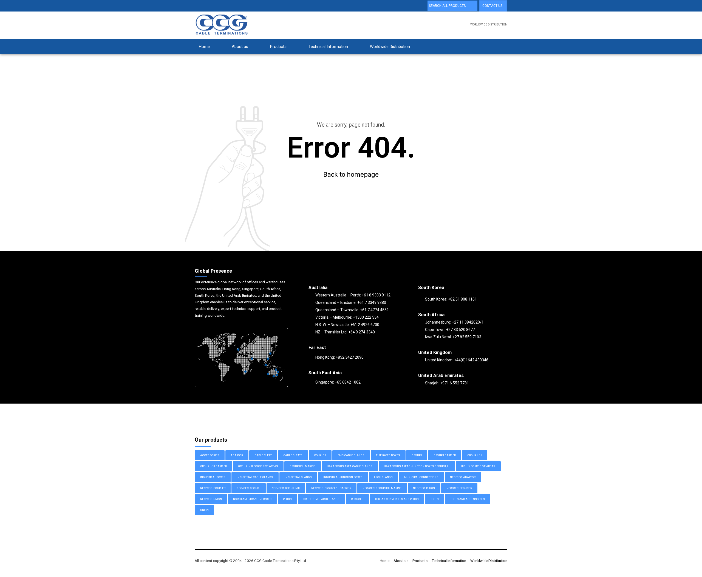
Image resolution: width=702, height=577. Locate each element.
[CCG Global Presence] (241, 357)
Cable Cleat (263, 455)
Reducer (357, 499)
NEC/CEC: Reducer (459, 488)
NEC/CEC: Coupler (212, 488)
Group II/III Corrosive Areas (258, 466)
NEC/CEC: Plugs (424, 488)
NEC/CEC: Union (211, 499)
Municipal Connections (421, 477)
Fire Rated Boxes (388, 455)
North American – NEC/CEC (252, 499)
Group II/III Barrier (213, 466)
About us (240, 46)
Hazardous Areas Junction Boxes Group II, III (416, 466)
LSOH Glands (383, 477)
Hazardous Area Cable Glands (349, 466)
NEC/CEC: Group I (248, 488)
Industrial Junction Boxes (343, 477)
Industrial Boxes (212, 477)
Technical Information (328, 46)
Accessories (209, 455)
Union (204, 510)
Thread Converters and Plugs (397, 499)
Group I (417, 455)
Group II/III (474, 455)
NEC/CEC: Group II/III (286, 488)
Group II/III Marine (302, 466)
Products (278, 46)
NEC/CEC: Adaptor (462, 477)
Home (204, 46)
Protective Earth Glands (321, 499)
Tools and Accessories (467, 499)
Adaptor (237, 455)
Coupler (320, 455)
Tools (434, 499)
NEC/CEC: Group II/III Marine (382, 488)
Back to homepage (351, 174)
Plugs (287, 499)
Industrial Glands (298, 477)
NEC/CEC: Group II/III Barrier (331, 488)
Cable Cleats (292, 455)
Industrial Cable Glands (255, 477)
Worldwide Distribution (390, 46)
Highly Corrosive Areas (478, 466)
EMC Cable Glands (351, 455)
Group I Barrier (445, 455)
